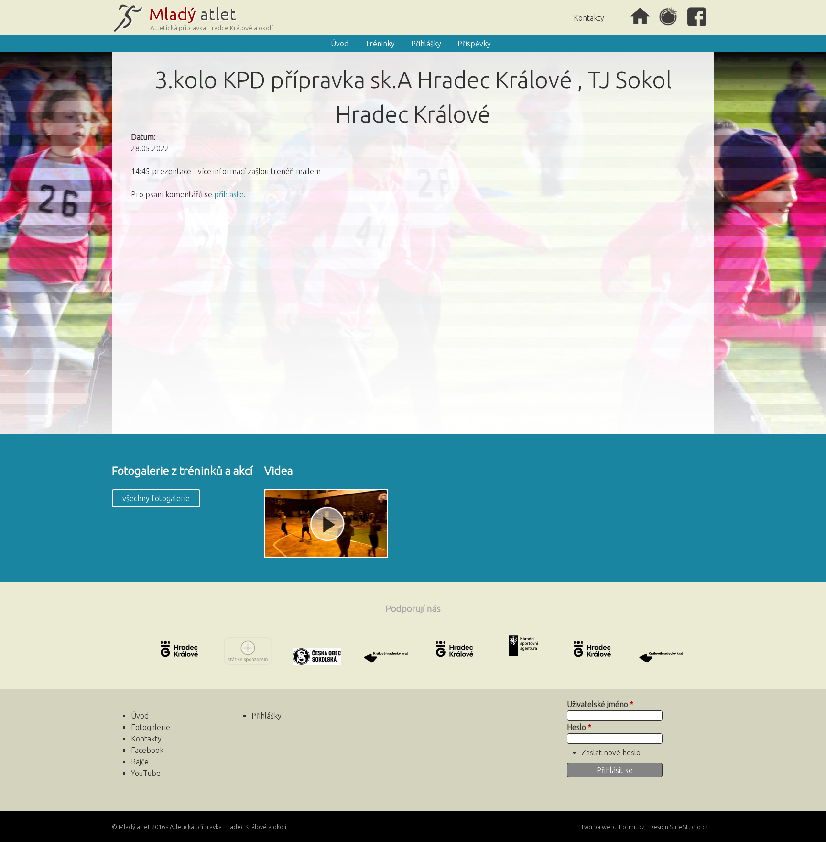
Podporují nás (413, 608)
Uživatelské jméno (600, 704)
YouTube (146, 773)
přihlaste (229, 194)
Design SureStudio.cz (678, 826)
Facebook (697, 17)
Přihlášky (426, 43)
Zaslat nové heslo (611, 752)
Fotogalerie (150, 727)
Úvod (640, 17)
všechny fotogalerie (156, 498)
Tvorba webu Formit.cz (613, 826)
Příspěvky (474, 43)
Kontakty (589, 17)
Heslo (579, 727)
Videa (278, 470)
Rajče (669, 17)
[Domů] (195, 17)
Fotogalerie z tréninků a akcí (182, 470)
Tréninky (380, 43)
